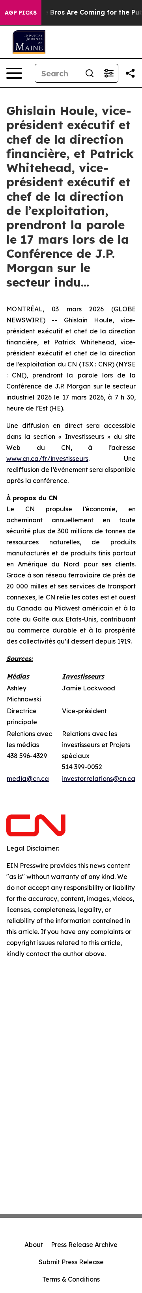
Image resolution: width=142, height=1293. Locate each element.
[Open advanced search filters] (108, 73)
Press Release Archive (84, 1245)
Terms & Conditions (71, 1279)
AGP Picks (21, 12)
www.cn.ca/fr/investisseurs (47, 458)
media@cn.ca (28, 778)
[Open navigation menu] (14, 73)
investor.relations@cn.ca (98, 778)
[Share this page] (130, 73)
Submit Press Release (71, 1262)
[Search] (89, 73)
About (33, 1245)
